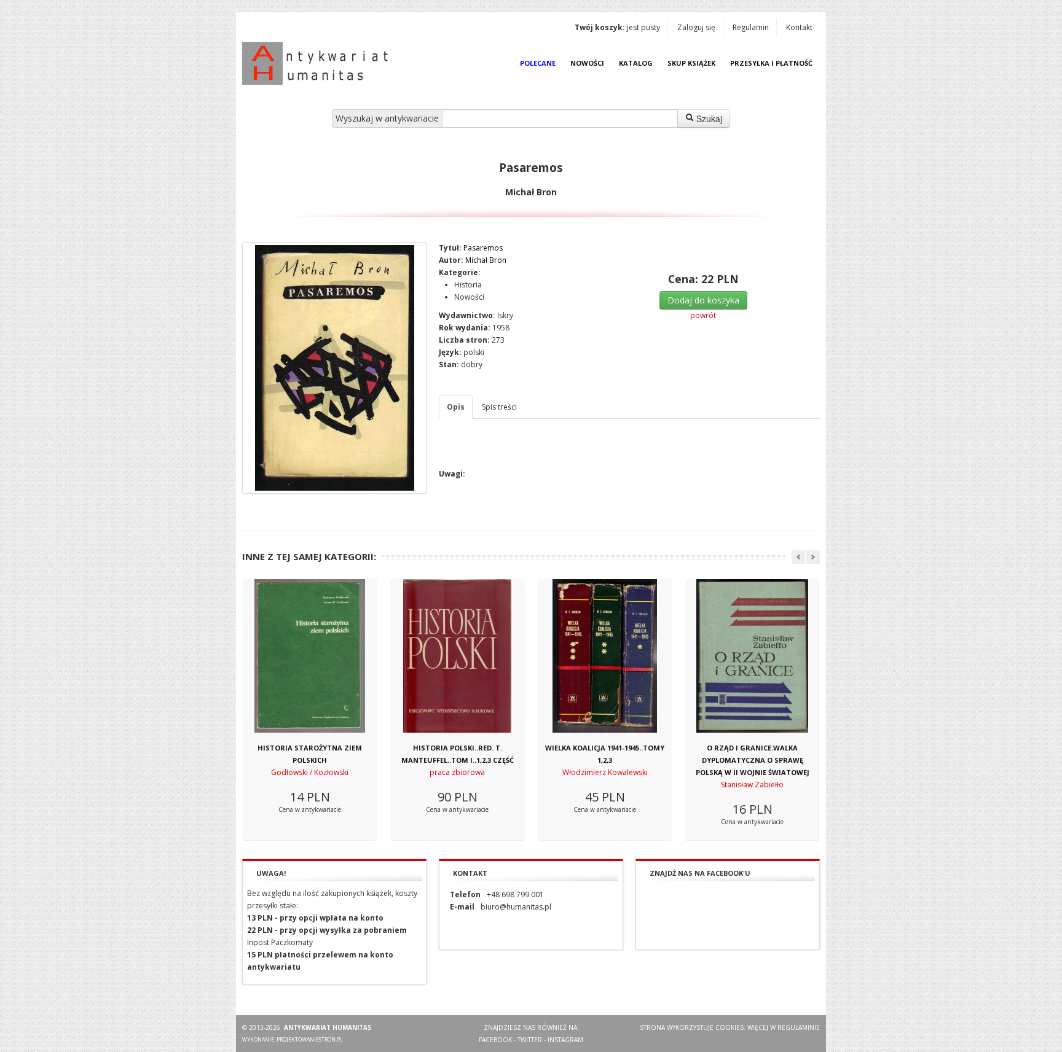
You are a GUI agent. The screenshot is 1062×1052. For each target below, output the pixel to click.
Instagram (565, 1039)
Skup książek (691, 63)
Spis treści (499, 407)
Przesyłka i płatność (771, 63)
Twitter (529, 1039)
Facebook (495, 1039)
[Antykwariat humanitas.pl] (318, 63)
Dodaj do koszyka (703, 300)
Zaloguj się (696, 27)
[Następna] (813, 557)
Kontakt (799, 27)
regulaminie (798, 1027)
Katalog (636, 63)
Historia (468, 284)
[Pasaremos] (334, 368)
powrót (703, 315)
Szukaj (708, 118)
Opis (456, 407)
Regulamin (751, 27)
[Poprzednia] (798, 557)
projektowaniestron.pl (310, 1039)
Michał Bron (485, 260)
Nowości (587, 63)
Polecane (538, 63)
